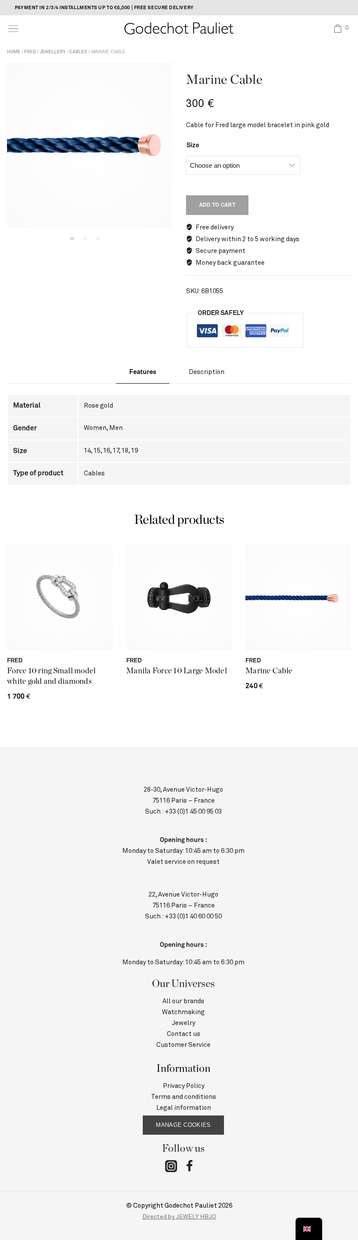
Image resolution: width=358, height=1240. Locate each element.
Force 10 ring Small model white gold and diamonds (51, 676)
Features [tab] (142, 372)
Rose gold (98, 405)
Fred (30, 52)
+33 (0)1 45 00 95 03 (193, 811)
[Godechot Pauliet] (179, 28)
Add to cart (217, 205)
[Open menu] (13, 28)
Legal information (183, 1108)
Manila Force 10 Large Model (176, 671)
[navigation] (309, 1229)
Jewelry (183, 1023)
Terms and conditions (183, 1097)
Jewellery (53, 52)
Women (95, 428)
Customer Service (183, 1045)
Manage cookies (183, 1125)
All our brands (183, 1001)
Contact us (183, 1034)
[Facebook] (189, 1168)
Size (192, 145)
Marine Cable (269, 671)
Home (14, 52)
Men (116, 428)
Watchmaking (183, 1012)
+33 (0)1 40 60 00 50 (193, 916)
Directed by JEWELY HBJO (179, 1217)
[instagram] (171, 1168)
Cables (78, 52)
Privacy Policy (183, 1086)
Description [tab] (206, 372)
